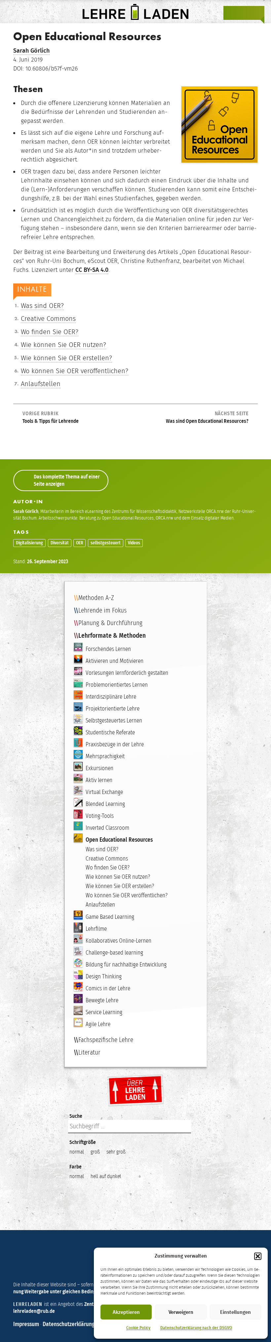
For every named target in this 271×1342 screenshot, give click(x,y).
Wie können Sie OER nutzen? (63, 345)
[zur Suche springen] (244, 13)
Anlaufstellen (40, 384)
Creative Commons (48, 319)
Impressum (26, 1324)
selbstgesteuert (106, 543)
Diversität (60, 543)
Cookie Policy (138, 1327)
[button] (257, 1256)
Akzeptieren (126, 1312)
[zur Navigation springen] (257, 13)
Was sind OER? (42, 306)
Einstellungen (235, 1312)
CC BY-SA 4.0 (91, 269)
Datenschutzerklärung (69, 1324)
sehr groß (116, 1152)
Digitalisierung (29, 543)
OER (79, 543)
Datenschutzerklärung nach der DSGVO (196, 1327)
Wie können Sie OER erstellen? (66, 358)
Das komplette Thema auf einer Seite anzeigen (67, 480)
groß (95, 1152)
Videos (134, 543)
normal (76, 1152)
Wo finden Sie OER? (49, 332)
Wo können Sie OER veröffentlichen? (74, 371)
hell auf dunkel (106, 1176)
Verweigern (181, 1312)
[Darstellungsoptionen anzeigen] (230, 13)
